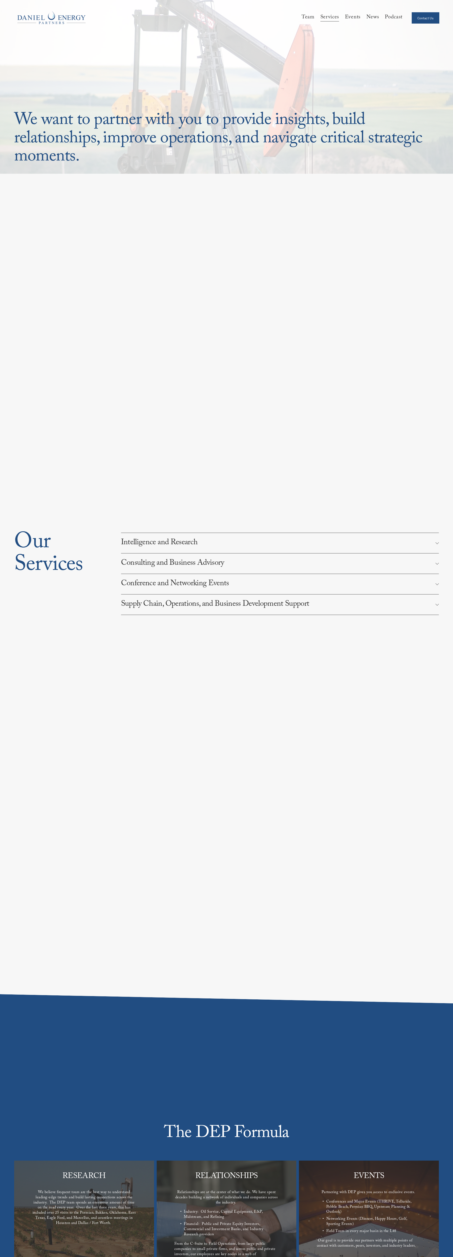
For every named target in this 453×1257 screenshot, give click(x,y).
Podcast (394, 18)
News (372, 18)
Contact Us (425, 18)
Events (353, 18)
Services (329, 18)
